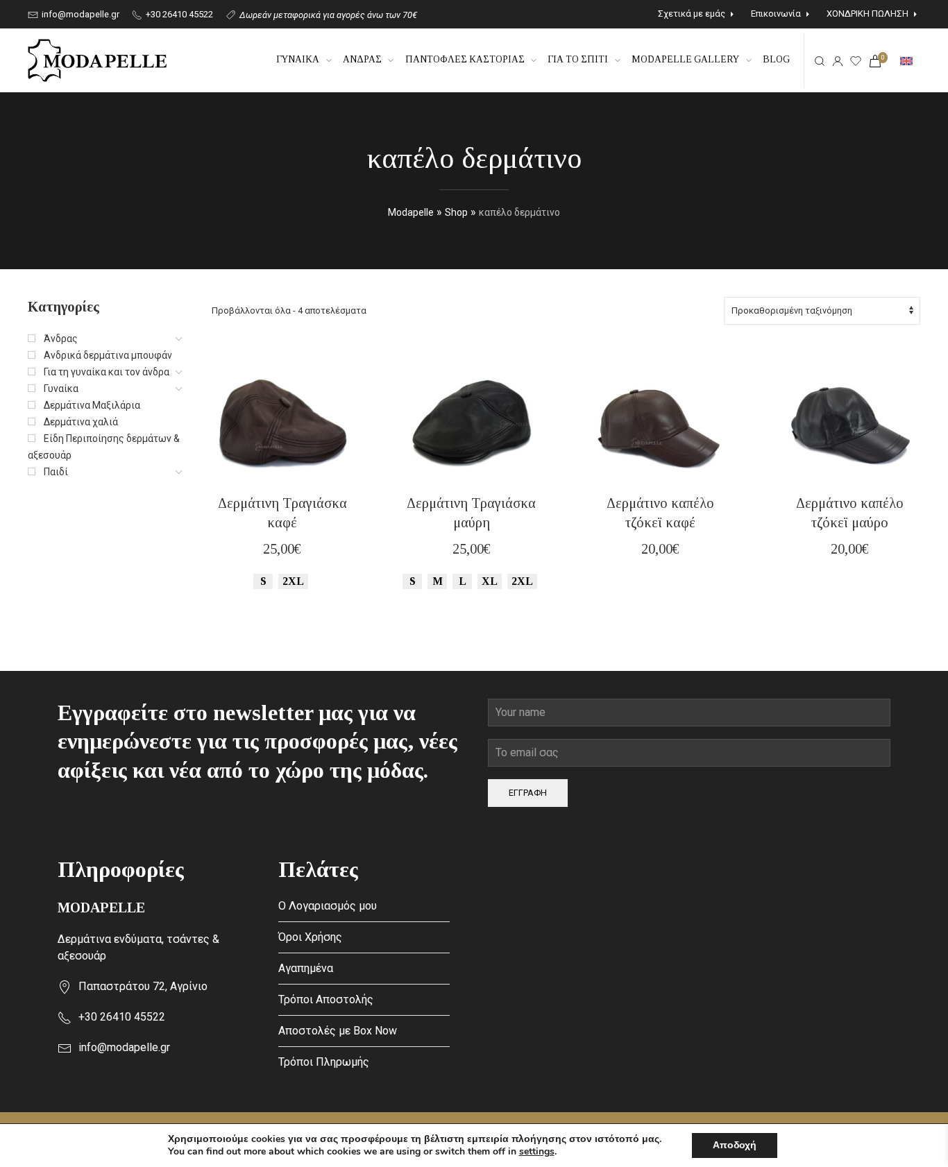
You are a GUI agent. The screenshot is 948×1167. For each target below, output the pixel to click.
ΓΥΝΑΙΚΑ (297, 59)
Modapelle (411, 212)
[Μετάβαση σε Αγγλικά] (906, 60)
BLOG (776, 59)
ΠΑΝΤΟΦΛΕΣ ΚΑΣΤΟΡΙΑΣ (465, 59)
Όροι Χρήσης (310, 937)
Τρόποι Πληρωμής (323, 1061)
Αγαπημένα (305, 968)
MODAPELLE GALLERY (685, 59)
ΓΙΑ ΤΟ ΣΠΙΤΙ (578, 59)
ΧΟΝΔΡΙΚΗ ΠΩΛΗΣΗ (867, 13)
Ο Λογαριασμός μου (327, 905)
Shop (456, 212)
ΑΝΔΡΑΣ (362, 59)
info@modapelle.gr (79, 14)
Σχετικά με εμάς (691, 13)
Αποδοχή (734, 1145)
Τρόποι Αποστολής (325, 999)
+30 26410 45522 (178, 14)
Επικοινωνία (776, 13)
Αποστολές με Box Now (337, 1030)
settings (537, 1151)
